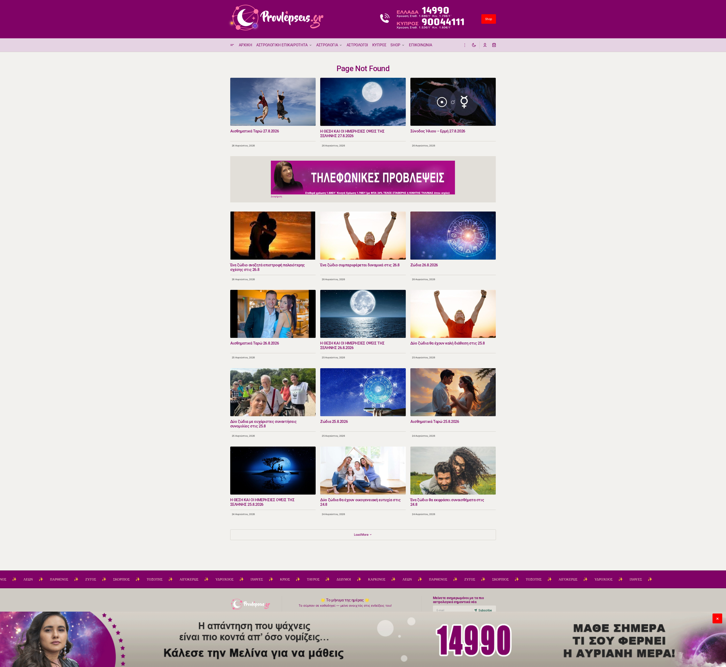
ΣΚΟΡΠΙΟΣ (81, 579)
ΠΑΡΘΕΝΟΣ (18, 579)
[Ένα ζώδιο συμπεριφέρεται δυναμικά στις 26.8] (363, 236)
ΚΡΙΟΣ (244, 579)
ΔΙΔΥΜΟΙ (303, 579)
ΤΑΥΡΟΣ (272, 579)
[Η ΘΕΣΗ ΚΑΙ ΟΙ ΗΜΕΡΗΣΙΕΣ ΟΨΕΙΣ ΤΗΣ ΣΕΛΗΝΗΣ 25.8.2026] (273, 471)
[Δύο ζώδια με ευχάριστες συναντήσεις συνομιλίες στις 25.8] (273, 392)
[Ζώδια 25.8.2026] (363, 392)
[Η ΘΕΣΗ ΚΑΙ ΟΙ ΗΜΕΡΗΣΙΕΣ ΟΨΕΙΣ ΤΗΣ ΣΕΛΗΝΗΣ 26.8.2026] (363, 314)
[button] (232, 45)
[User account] (485, 45)
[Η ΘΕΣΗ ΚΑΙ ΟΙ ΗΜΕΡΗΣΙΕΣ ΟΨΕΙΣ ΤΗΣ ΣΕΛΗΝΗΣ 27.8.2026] (363, 102)
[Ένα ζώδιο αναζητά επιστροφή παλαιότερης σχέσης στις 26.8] (273, 236)
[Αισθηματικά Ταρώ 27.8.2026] (273, 102)
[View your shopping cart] (494, 45)
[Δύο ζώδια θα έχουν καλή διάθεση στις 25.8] (453, 314)
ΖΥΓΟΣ (50, 579)
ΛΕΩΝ (366, 579)
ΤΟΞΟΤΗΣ (114, 579)
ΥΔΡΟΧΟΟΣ (184, 579)
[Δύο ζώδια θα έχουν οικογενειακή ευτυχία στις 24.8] (363, 471)
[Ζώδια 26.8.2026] (453, 236)
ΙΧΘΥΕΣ (216, 579)
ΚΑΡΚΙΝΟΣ (336, 579)
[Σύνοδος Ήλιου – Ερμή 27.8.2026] (453, 102)
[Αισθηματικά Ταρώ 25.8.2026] (453, 392)
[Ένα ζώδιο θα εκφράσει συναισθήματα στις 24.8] (453, 471)
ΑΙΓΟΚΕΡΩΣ (148, 579)
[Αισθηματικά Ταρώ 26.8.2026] (273, 314)
